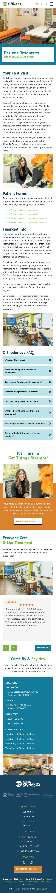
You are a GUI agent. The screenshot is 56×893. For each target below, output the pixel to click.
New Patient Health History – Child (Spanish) (26, 222)
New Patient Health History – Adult (22, 210)
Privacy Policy (10, 882)
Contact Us (28, 825)
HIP (46, 889)
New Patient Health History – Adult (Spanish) (26, 218)
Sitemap (49, 879)
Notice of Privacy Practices (28, 882)
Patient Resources (28, 821)
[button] (51, 4)
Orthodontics (28, 816)
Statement (29, 884)
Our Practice (28, 811)
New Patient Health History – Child (22, 214)
